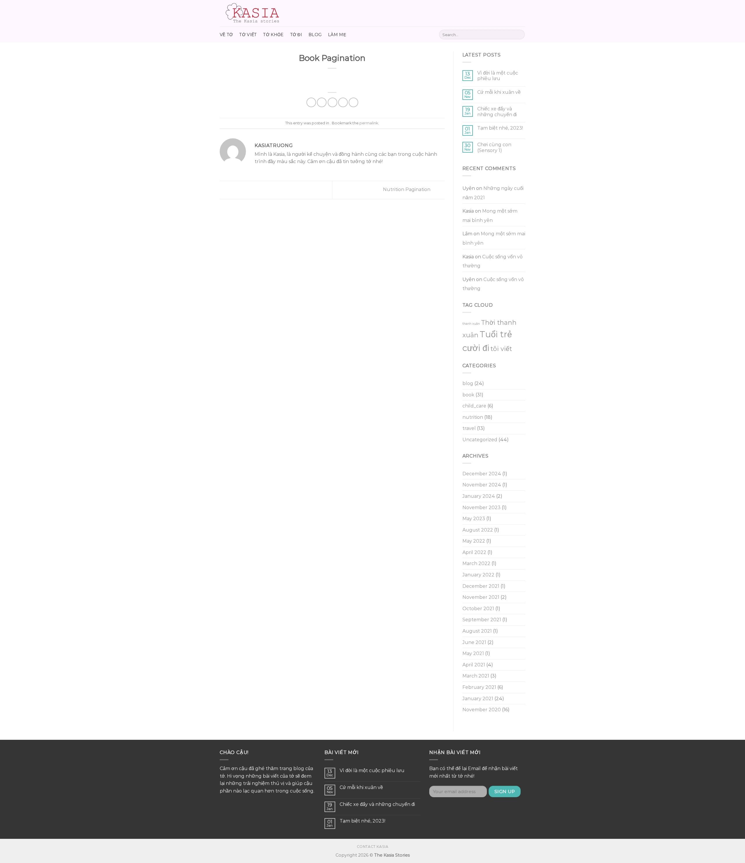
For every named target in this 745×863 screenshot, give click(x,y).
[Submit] (519, 35)
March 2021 (475, 676)
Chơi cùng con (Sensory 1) (494, 147)
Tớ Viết (248, 34)
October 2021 (478, 608)
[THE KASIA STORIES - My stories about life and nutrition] (259, 13)
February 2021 (479, 687)
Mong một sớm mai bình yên (489, 215)
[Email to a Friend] (332, 102)
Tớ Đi (296, 34)
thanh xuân (471, 324)
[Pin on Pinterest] (343, 102)
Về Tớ (226, 34)
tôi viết (501, 348)
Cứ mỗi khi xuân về (499, 92)
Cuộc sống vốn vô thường (492, 261)
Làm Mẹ (337, 34)
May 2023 (473, 518)
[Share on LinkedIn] (353, 102)
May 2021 (473, 653)
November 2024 (481, 485)
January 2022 (478, 575)
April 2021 (473, 665)
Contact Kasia (373, 846)
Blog (315, 34)
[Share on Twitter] (322, 102)
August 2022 (477, 530)
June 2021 (474, 642)
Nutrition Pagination (407, 189)
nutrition (472, 417)
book (468, 395)
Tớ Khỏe (273, 34)
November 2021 (480, 597)
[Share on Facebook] (311, 102)
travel (469, 428)
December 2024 (481, 473)
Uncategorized (479, 439)
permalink (368, 123)
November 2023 (481, 507)
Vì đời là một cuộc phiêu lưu (497, 75)
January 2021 (477, 698)
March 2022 (476, 563)
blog (467, 383)
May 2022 (473, 541)
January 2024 (478, 496)
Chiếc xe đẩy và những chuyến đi (497, 111)
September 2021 (481, 619)
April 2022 (474, 552)
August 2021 (477, 631)
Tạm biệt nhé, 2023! (500, 128)
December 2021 (480, 586)
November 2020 (481, 709)
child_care (474, 406)
